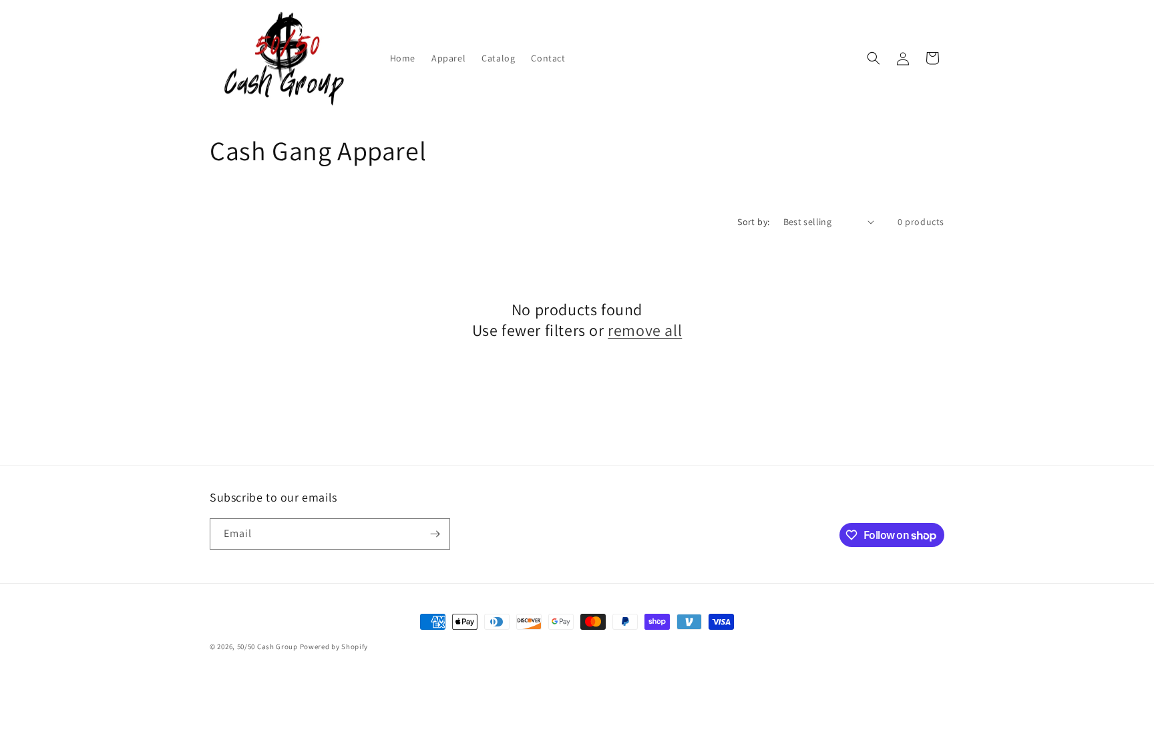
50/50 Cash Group (267, 646)
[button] (873, 58)
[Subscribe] (434, 534)
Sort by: (753, 222)
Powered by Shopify (334, 646)
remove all (645, 330)
